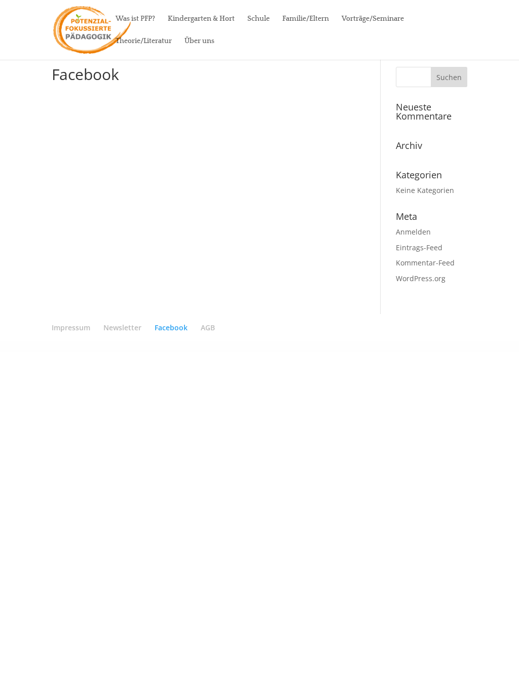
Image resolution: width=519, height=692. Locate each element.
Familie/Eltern (305, 19)
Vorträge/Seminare (373, 19)
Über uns (199, 41)
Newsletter (122, 327)
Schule (258, 19)
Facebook (171, 327)
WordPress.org (421, 278)
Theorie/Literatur (144, 41)
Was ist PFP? (135, 19)
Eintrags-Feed (419, 247)
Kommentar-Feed (425, 262)
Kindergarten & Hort (201, 19)
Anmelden (413, 232)
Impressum (71, 327)
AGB (208, 327)
